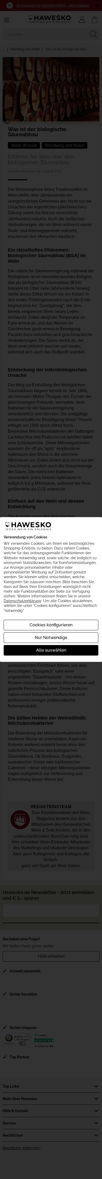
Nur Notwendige (51, 637)
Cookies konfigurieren (51, 624)
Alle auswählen (51, 650)
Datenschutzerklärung (22, 601)
